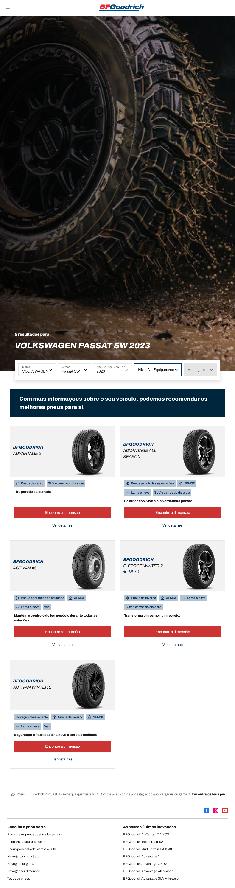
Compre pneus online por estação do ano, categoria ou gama (143, 794)
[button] (50, 370)
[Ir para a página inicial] (121, 8)
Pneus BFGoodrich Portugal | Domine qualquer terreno (56, 794)
